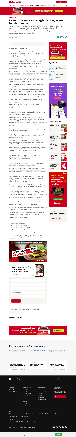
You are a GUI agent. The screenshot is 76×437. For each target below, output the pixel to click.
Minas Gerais (11, 415)
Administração (12, 5)
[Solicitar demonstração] (38, 330)
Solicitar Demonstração (28, 395)
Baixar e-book (16, 301)
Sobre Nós (25, 389)
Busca (66, 5)
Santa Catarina (12, 416)
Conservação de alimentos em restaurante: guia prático (61, 68)
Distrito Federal (32, 413)
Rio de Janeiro (34, 415)
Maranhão (47, 413)
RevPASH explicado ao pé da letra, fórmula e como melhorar (57, 365)
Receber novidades (56, 218)
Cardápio (31, 5)
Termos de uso (12, 427)
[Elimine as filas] (58, 51)
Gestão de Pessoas (52, 5)
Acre (10, 413)
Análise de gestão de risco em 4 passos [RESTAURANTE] (60, 73)
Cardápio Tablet (12, 389)
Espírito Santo (38, 413)
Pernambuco (26, 415)
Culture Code (25, 391)
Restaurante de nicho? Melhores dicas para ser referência (60, 79)
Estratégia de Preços (36, 309)
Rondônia (56, 415)
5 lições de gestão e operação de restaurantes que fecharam (17, 365)
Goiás (43, 413)
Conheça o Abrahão (61, 2)
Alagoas (13, 413)
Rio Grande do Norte (42, 415)
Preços (16, 309)
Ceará (27, 413)
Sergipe (21, 416)
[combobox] (28, 296)
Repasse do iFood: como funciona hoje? (37, 364)
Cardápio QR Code (13, 391)
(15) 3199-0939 (63, 379)
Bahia (25, 413)
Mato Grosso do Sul (59, 413)
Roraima (60, 415)
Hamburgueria (22, 309)
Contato (24, 405)
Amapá (16, 413)
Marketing (37, 5)
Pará (15, 415)
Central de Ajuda (26, 403)
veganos (20, 137)
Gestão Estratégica (14, 311)
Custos (11, 309)
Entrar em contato (59, 396)
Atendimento (43, 5)
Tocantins (26, 416)
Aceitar (58, 434)
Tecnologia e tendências (22, 5)
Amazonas (21, 413)
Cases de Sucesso (27, 393)
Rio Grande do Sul (49, 415)
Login (24, 397)
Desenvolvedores (31, 427)
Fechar (65, 434)
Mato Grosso (52, 413)
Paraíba (18, 415)
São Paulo (18, 416)
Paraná (21, 415)
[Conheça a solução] (38, 10)
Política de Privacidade (41, 434)
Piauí (30, 415)
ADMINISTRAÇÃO (13, 17)
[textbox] (28, 297)
